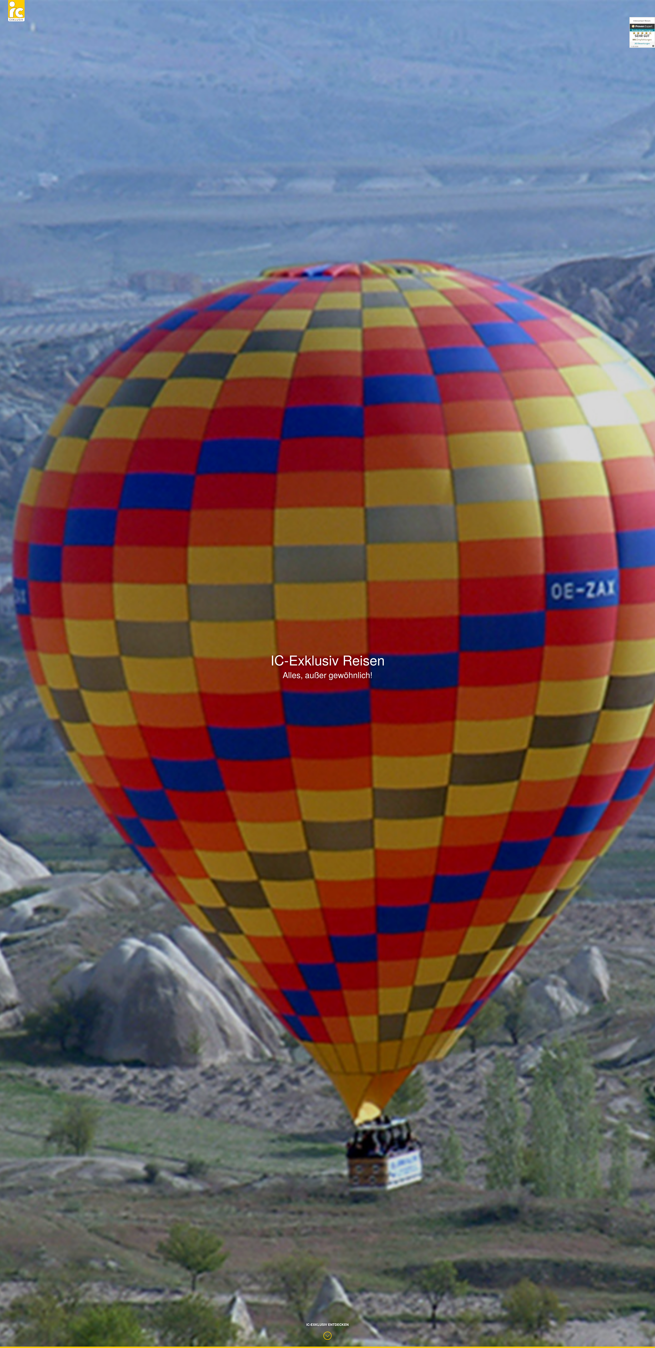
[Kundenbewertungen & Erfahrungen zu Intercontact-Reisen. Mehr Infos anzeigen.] (642, 32)
